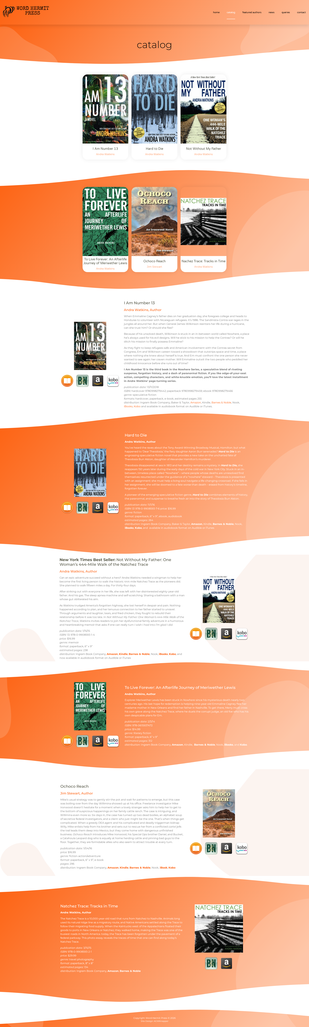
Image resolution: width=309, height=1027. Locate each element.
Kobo (137, 406)
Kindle (123, 654)
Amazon (195, 402)
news (271, 12)
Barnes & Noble (221, 402)
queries (286, 12)
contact (301, 12)
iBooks (128, 406)
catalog (231, 12)
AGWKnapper (161, 1021)
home (216, 12)
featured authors (251, 12)
